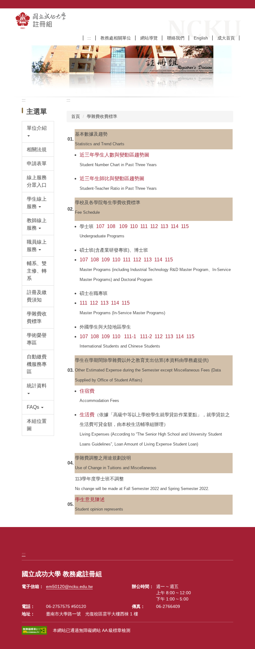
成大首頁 (226, 37)
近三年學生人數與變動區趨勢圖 (114, 154)
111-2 (146, 336)
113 (164, 226)
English (201, 37)
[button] (38, 131)
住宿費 (87, 391)
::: (89, 37)
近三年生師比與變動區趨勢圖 (112, 178)
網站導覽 (149, 37)
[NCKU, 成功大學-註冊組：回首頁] (60, 20)
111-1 (130, 336)
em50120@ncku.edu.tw (69, 586)
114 (174, 226)
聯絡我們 (175, 37)
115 (185, 226)
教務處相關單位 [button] (115, 37)
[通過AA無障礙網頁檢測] (35, 630)
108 (112, 226)
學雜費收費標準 (102, 116)
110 (134, 226)
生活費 (87, 414)
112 (154, 226)
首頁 (75, 116)
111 (144, 226)
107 (100, 226)
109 (123, 226)
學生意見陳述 (90, 499)
